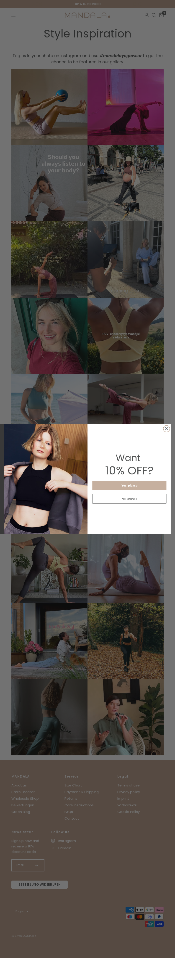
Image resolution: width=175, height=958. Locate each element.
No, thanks (129, 499)
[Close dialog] (166, 429)
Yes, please (129, 485)
